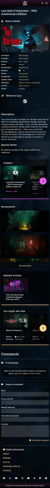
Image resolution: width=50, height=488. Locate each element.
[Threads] (34, 478)
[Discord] (16, 478)
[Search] (42, 3)
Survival (27, 83)
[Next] (43, 181)
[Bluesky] (46, 478)
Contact (7, 470)
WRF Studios (23, 55)
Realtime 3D (23, 67)
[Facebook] (4, 478)
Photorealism (24, 80)
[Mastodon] (40, 478)
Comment (4, 424)
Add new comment (40, 440)
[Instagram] (22, 478)
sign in (17, 373)
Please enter (7, 399)
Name (3, 391)
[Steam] (25, 101)
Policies (7, 458)
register (25, 373)
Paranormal (23, 73)
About (6, 454)
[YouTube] (28, 478)
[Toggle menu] (46, 3)
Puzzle (21, 83)
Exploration (35, 83)
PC (24, 70)
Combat (22, 89)
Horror (21, 64)
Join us (6, 462)
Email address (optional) (10, 416)
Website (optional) (8, 407)
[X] (10, 478)
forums (38, 373)
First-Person (23, 77)
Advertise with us (11, 466)
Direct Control (24, 86)
